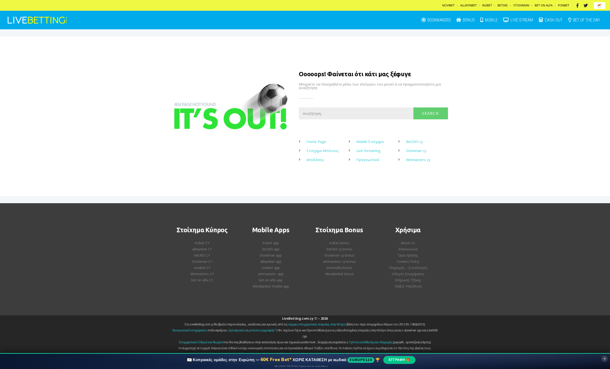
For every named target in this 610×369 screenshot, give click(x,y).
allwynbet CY (202, 249)
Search (430, 113)
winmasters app (271, 274)
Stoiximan (521, 5)
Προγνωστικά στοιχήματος (189, 330)
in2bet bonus (339, 243)
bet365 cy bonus (339, 249)
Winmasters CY (202, 274)
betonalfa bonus (339, 267)
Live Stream (521, 19)
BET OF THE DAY (586, 19)
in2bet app (271, 243)
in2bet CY (202, 243)
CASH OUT (553, 19)
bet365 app (271, 249)
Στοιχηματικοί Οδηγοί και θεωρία (201, 342)
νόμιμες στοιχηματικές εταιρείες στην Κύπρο (317, 324)
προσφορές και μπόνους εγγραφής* (252, 330)
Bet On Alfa (544, 5)
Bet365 (503, 5)
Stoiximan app (271, 255)
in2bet (487, 5)
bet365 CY (202, 255)
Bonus (468, 19)
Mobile (491, 19)
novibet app (271, 267)
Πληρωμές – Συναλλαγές (408, 267)
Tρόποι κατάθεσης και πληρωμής (370, 342)
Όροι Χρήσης (408, 255)
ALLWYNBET (468, 5)
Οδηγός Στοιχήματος (408, 274)
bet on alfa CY (202, 280)
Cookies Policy (408, 261)
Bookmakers (439, 19)
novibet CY (202, 267)
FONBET (563, 5)
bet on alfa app (270, 280)
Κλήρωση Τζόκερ (408, 280)
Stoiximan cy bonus (339, 255)
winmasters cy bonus (339, 261)
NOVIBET (448, 5)
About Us (408, 243)
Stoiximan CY (202, 261)
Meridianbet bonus (339, 274)
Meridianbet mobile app (271, 286)
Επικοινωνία (407, 249)
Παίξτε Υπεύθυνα (408, 286)
